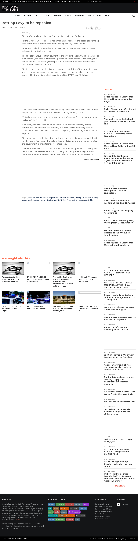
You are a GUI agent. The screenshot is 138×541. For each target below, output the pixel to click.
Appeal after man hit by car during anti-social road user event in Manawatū (118, 367)
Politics (47, 16)
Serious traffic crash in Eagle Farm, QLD (118, 440)
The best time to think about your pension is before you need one (120, 121)
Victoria (56, 508)
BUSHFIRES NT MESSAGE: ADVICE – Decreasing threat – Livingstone (119, 133)
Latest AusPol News (101, 519)
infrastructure (69, 516)
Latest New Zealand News (103, 511)
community (78, 504)
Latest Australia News (101, 504)
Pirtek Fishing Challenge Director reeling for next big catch (118, 463)
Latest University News (102, 516)
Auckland (39, 197)
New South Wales (74, 512)
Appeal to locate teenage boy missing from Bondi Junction (119, 221)
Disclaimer (131, 539)
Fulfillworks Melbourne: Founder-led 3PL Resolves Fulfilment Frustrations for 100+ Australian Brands (120, 477)
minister (43, 200)
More (18, 520)
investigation (60, 519)
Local (37, 16)
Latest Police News (100, 514)
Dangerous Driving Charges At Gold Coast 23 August (119, 308)
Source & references (90, 160)
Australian (69, 504)
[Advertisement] (97, 8)
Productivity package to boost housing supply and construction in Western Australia (119, 380)
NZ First (63, 200)
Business (57, 16)
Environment (52, 516)
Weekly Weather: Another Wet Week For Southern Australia (119, 393)
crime (77, 519)
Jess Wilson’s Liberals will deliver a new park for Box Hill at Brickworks (119, 411)
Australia (51, 504)
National (27, 16)
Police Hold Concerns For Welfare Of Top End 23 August (119, 201)
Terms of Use (111, 539)
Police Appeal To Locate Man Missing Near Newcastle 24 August (118, 99)
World (107, 16)
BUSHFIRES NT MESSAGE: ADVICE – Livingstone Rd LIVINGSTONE (117, 451)
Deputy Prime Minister (57, 197)
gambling (77, 197)
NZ (58, 200)
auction (45, 197)
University (83, 508)
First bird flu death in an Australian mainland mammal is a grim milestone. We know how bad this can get (38, 1)
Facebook (125, 504)
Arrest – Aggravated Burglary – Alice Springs (119, 211)
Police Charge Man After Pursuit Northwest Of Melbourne (120, 110)
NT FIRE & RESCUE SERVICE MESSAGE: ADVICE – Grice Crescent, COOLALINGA (118, 285)
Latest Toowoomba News (103, 506)
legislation (35, 200)
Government (86, 197)
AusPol (57, 512)
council (50, 512)
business (51, 519)
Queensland (74, 508)
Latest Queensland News (102, 509)
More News (120, 486)
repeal (81, 200)
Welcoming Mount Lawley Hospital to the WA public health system (117, 232)
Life (98, 16)
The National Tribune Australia (17, 538)
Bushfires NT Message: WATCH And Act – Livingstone (120, 318)
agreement (31, 197)
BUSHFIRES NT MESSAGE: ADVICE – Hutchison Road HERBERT (117, 272)
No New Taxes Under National (119, 402)
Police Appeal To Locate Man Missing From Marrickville (118, 244)
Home (17, 16)
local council (64, 508)
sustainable (88, 200)
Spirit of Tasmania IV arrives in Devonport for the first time (119, 356)
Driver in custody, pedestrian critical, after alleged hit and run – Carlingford (120, 297)
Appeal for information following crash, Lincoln (116, 328)
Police (86, 504)
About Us (93, 539)
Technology (79, 16)
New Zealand (51, 200)
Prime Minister (72, 200)
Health (91, 16)
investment (26, 200)
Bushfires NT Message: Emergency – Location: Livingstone (98, 1)
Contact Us (101, 539)
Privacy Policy (122, 539)
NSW (50, 508)
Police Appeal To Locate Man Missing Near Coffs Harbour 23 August (119, 146)
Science (68, 16)
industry (95, 197)
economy (70, 197)
